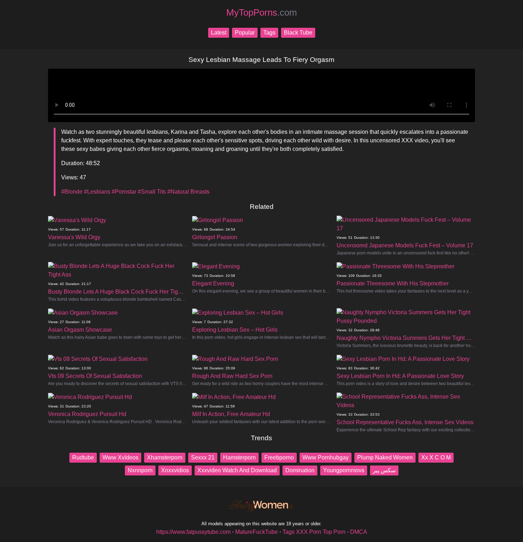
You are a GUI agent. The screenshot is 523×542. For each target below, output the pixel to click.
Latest (218, 33)
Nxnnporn (140, 470)
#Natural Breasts (188, 192)
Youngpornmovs (343, 470)
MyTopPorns (261, 12)
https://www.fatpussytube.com (193, 532)
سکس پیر (384, 470)
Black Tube (298, 33)
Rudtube (83, 457)
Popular (245, 33)
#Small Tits (152, 192)
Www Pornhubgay (325, 457)
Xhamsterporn (165, 457)
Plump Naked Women (385, 457)
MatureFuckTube (256, 532)
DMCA (358, 532)
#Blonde (72, 192)
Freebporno (279, 457)
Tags (269, 33)
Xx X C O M (436, 457)
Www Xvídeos (120, 457)
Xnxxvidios (175, 470)
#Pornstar (124, 192)
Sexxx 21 (203, 457)
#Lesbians (97, 192)
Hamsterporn (239, 457)
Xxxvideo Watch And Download (237, 470)
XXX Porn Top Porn (320, 532)
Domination (300, 470)
